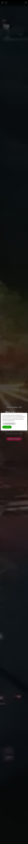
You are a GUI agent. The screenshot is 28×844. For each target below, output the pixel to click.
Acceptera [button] (7, 427)
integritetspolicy (10, 420)
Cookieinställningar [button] (9, 423)
